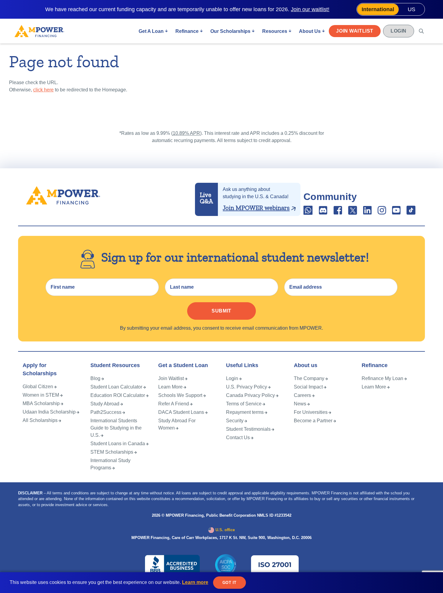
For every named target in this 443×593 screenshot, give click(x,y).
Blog (95, 378)
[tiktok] (411, 212)
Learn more (195, 582)
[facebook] (338, 212)
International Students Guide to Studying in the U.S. (116, 428)
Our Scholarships (230, 31)
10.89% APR (186, 133)
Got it (229, 582)
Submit (221, 310)
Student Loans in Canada (117, 443)
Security (234, 420)
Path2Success (105, 412)
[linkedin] (367, 212)
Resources (274, 31)
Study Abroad (104, 403)
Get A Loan (151, 31)
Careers (302, 395)
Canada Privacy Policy (250, 395)
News (300, 403)
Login (399, 30)
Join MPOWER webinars (256, 207)
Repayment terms (245, 412)
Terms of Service (244, 403)
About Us (310, 31)
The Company (309, 378)
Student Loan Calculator (116, 386)
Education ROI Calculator (117, 395)
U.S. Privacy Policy (246, 386)
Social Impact (308, 386)
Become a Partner (313, 420)
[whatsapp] (308, 212)
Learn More (170, 386)
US (411, 9)
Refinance (187, 31)
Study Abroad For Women (177, 424)
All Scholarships (40, 420)
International (378, 9)
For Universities (311, 412)
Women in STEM (41, 395)
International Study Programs (110, 464)
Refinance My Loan (382, 378)
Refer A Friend (173, 403)
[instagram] (382, 212)
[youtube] (396, 212)
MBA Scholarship (41, 403)
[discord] (324, 212)
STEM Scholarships (111, 452)
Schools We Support (180, 395)
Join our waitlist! (310, 9)
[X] (352, 212)
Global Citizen (38, 386)
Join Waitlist (354, 30)
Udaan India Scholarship (49, 411)
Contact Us (238, 437)
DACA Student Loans (181, 412)
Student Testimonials (248, 429)
